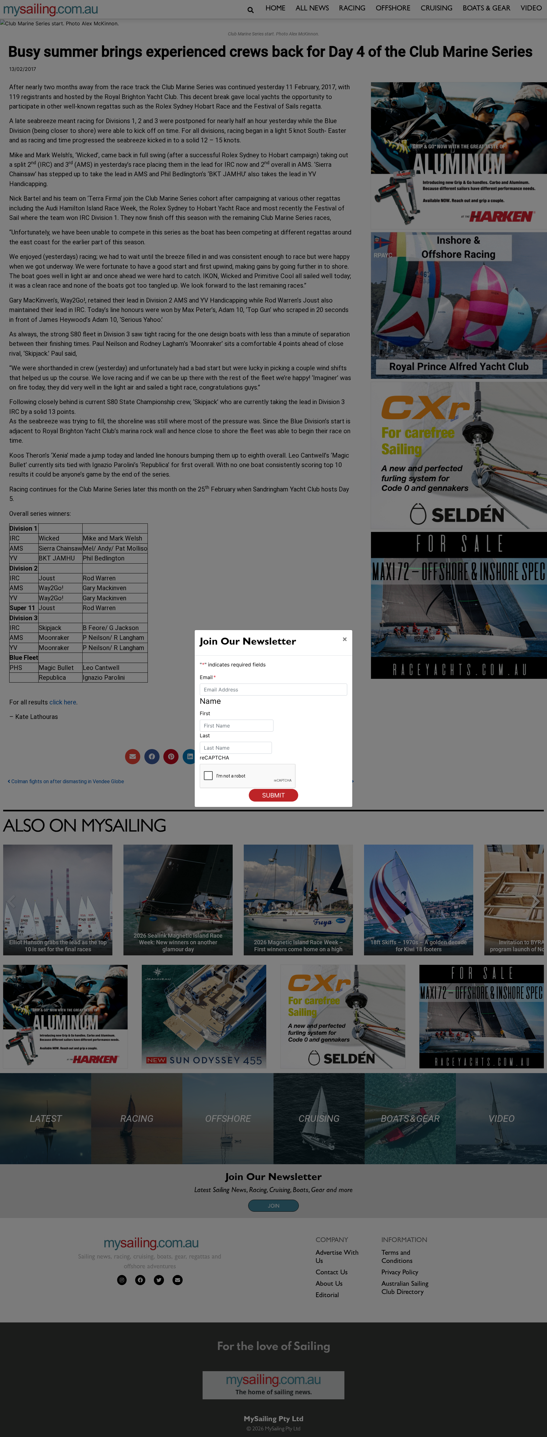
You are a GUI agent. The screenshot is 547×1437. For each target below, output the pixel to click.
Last (205, 735)
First (205, 713)
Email (208, 677)
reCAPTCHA (214, 757)
